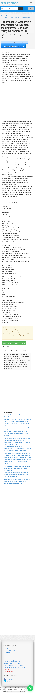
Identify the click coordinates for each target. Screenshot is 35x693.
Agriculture (7, 649)
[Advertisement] (17, 102)
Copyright (3, 690)
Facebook (9, 679)
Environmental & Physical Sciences (14, 667)
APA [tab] (5, 350)
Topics (2, 15)
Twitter (9, 681)
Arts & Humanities (9, 651)
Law (5, 659)
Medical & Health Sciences (12, 661)
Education (7, 653)
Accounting (8, 15)
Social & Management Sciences (13, 665)
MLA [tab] (10, 350)
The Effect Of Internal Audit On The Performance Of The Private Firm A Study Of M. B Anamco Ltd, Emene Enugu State (17, 448)
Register (11, 671)
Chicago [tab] (25, 350)
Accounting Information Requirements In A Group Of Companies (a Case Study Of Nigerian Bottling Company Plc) (17, 481)
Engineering (7, 655)
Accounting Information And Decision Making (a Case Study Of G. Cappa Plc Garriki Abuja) (17, 461)
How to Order (8, 669)
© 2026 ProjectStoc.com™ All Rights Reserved (16, 692)
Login (6, 671)
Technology (7, 657)
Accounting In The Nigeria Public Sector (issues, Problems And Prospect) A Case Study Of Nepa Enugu (16, 474)
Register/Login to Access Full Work (13, 46)
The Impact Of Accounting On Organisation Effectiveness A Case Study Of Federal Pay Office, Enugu (17, 468)
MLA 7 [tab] (17, 350)
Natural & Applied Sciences (12, 663)
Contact (2, 688)
